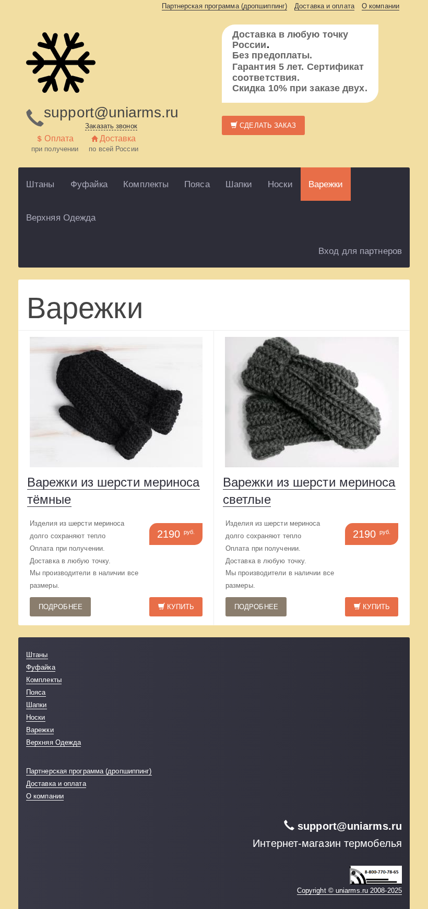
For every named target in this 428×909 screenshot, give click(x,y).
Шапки (239, 184)
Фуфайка (89, 184)
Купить (179, 607)
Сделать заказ (266, 125)
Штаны (40, 184)
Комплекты (146, 184)
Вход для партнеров (360, 251)
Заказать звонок (111, 126)
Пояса (197, 184)
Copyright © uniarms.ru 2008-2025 (349, 890)
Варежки (325, 184)
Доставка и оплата (324, 6)
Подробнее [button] (60, 607)
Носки (280, 184)
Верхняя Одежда (61, 218)
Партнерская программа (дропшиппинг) (225, 6)
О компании (380, 6)
